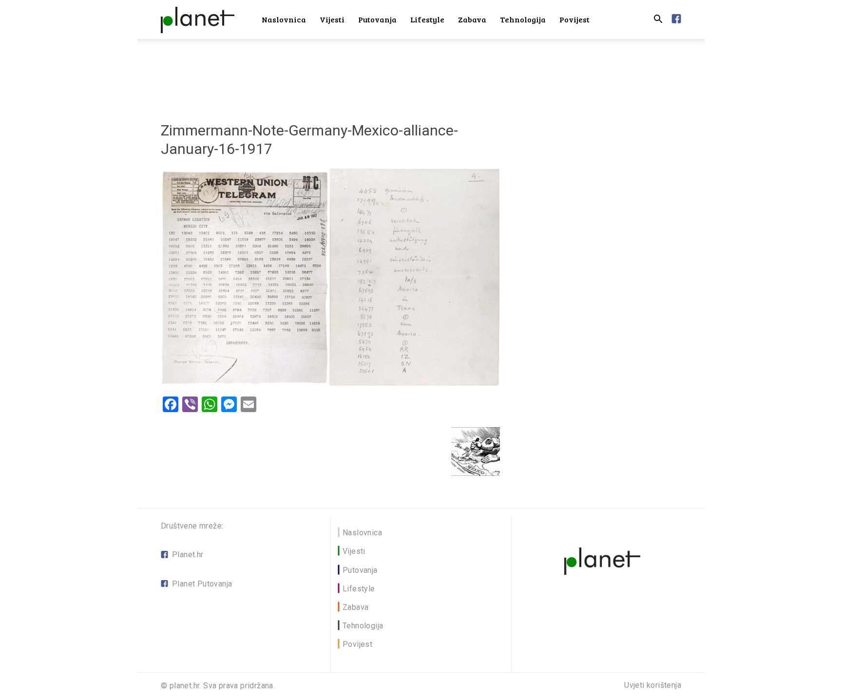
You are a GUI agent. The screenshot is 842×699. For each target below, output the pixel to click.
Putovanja (377, 19)
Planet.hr (188, 554)
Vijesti (332, 19)
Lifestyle (427, 19)
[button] (658, 20)
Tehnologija (523, 19)
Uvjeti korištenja (652, 685)
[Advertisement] (421, 72)
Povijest (574, 19)
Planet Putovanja (202, 583)
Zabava (472, 19)
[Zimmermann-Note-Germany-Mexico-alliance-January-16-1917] (330, 383)
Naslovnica (284, 19)
